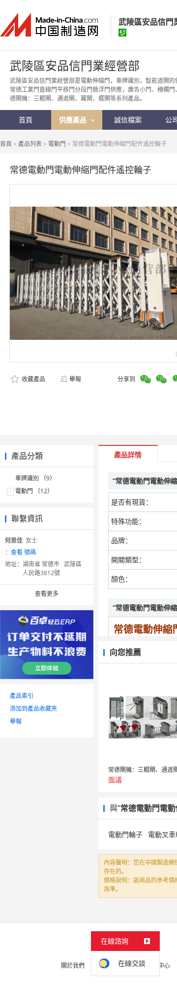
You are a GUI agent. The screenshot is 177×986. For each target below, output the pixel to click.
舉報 (75, 379)
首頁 (6, 144)
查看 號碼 (23, 552)
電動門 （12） (34, 491)
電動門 (57, 144)
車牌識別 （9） (35, 478)
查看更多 (47, 593)
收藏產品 (32, 379)
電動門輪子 (125, 834)
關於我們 (73, 965)
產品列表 (30, 144)
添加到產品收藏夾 (33, 708)
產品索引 (21, 696)
